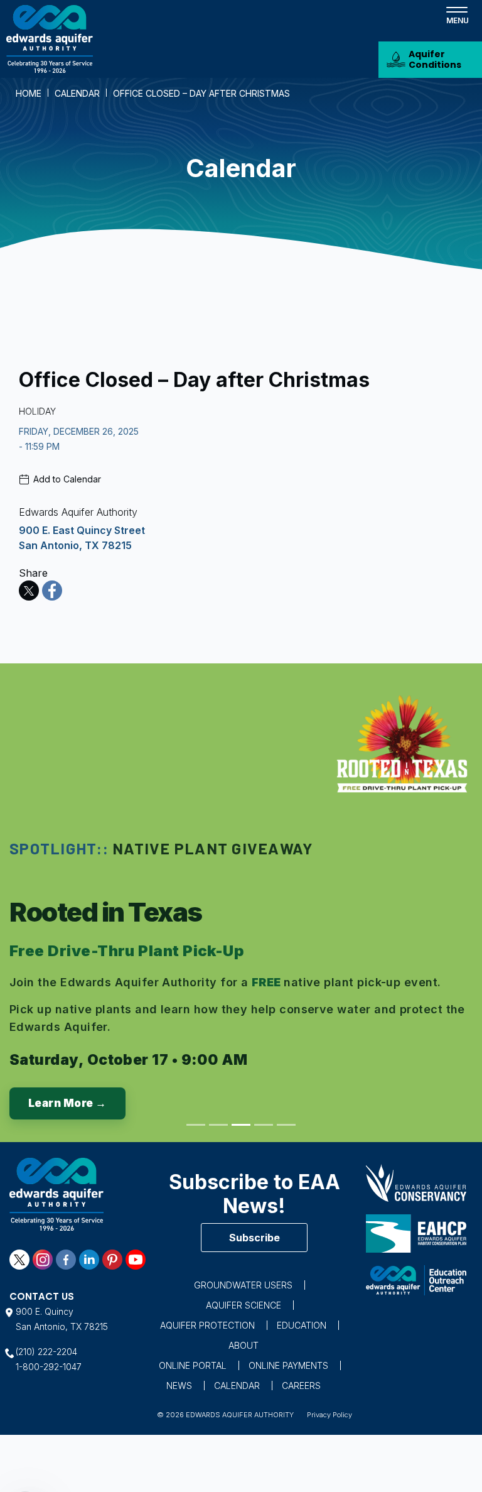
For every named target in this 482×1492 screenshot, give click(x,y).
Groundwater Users (243, 1285)
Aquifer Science (243, 1305)
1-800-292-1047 (49, 1366)
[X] (29, 590)
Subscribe (254, 1237)
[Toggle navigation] (457, 14)
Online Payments (288, 1365)
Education (301, 1325)
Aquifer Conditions (435, 59)
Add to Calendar (67, 479)
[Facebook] (52, 590)
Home (28, 93)
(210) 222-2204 (46, 1351)
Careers (301, 1385)
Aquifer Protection (207, 1325)
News (179, 1385)
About (243, 1345)
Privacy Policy (329, 1414)
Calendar (77, 93)
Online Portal (193, 1365)
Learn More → (67, 1103)
